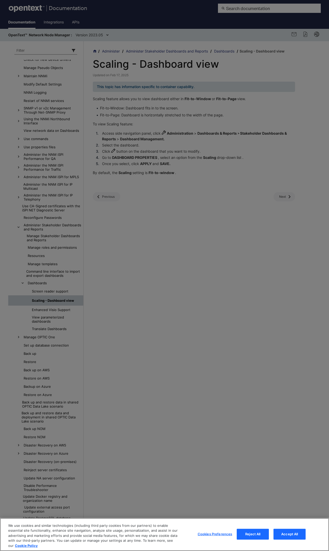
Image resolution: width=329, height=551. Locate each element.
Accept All (289, 534)
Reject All (252, 534)
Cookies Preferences (215, 534)
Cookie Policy (26, 546)
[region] (164, 534)
